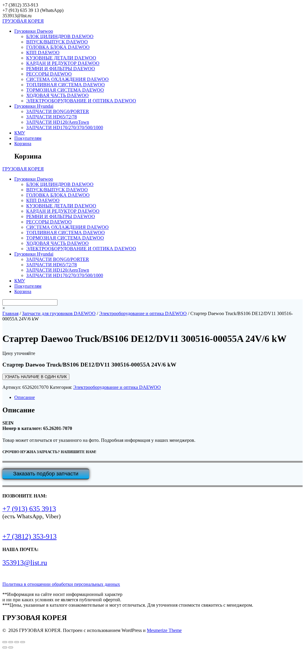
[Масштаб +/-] (4, 642)
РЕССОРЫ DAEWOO (49, 73)
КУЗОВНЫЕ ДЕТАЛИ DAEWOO (61, 57)
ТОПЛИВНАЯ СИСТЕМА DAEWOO (65, 84)
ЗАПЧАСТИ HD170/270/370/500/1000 (64, 127)
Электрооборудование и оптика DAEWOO (143, 313)
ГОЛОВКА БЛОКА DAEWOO (58, 47)
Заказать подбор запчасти (45, 474)
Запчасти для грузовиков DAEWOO (59, 313)
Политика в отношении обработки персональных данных (61, 584)
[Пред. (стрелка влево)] (4, 647)
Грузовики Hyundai (33, 106)
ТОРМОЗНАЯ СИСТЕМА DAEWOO (65, 90)
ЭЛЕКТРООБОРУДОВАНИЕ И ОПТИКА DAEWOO (81, 100)
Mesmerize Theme (164, 630)
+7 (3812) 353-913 (29, 536)
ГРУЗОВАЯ (23, 21)
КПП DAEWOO (43, 52)
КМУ (19, 132)
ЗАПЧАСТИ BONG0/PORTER (57, 111)
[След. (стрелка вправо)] (10, 647)
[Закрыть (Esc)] (22, 642)
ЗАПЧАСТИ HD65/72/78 (51, 116)
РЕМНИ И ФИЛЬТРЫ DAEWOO (60, 68)
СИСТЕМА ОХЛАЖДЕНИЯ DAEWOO (67, 79)
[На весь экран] (10, 642)
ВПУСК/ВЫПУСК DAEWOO (57, 41)
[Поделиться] (16, 642)
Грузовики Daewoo (33, 31)
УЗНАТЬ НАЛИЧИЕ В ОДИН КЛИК (36, 377)
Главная (10, 313)
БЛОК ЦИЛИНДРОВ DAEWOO (60, 36)
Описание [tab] (24, 397)
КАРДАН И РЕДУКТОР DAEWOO (62, 63)
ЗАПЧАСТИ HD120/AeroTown (57, 122)
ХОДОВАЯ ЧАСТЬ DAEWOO (57, 95)
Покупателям (27, 138)
